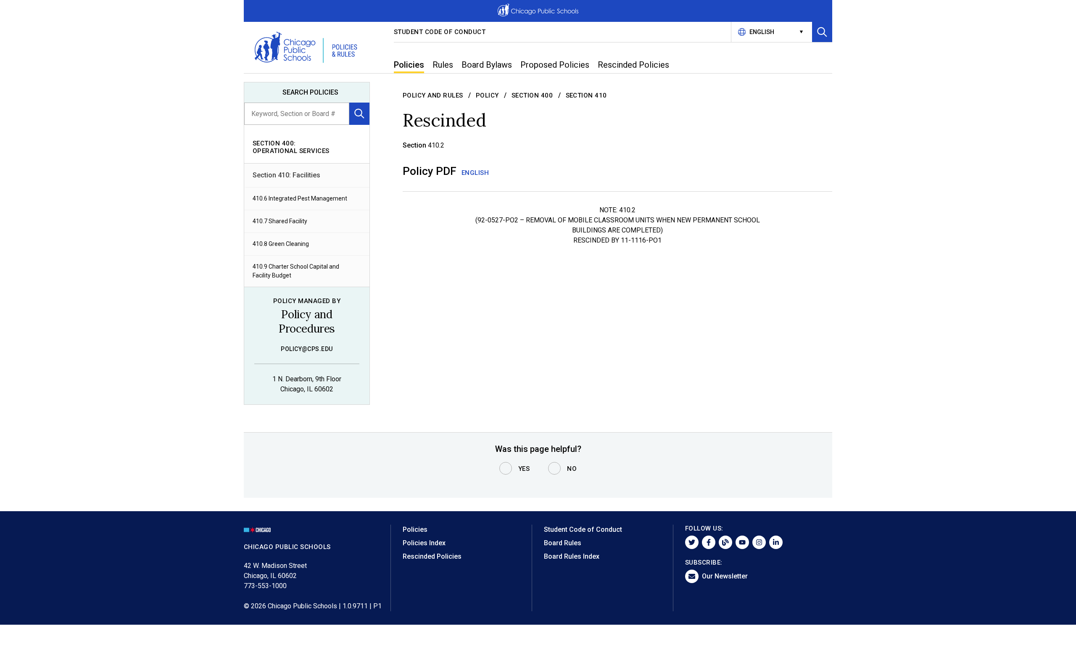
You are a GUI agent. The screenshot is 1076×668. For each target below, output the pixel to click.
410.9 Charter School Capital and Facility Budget (296, 271)
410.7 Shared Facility (280, 221)
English (475, 173)
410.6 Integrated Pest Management (300, 198)
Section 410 (586, 95)
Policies (415, 529)
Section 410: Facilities (286, 175)
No (572, 469)
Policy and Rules (433, 95)
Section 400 (532, 95)
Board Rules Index (571, 556)
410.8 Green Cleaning (281, 243)
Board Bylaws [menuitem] (487, 65)
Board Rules (562, 543)
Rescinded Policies (432, 556)
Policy (487, 95)
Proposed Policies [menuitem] (554, 65)
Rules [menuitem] (443, 65)
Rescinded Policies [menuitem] (633, 65)
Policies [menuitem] (409, 65)
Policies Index (424, 543)
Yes (524, 469)
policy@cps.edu (307, 349)
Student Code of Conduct (440, 32)
